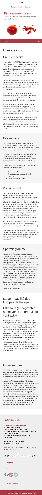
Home (6, 468)
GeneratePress (31, 493)
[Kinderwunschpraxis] (21, 29)
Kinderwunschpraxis (18, 13)
